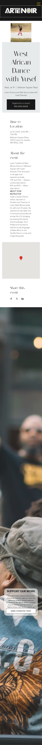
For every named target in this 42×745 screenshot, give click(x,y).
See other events (21, 106)
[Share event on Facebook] (11, 299)
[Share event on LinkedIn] (22, 299)
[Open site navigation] (37, 4)
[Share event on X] (17, 299)
